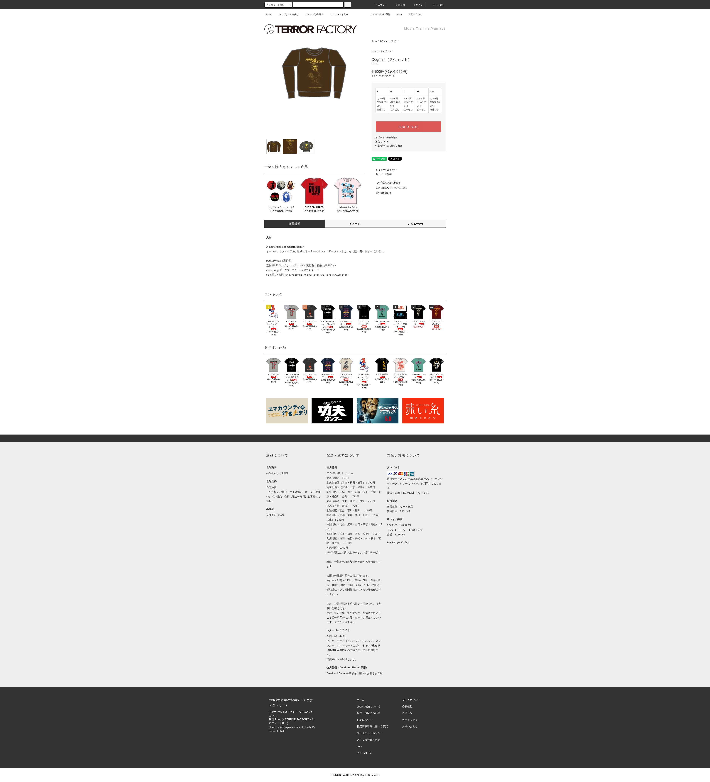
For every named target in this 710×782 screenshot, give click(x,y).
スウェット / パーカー (389, 41)
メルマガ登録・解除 (380, 14)
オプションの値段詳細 (386, 137)
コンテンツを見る (339, 14)
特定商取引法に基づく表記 (388, 145)
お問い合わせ (415, 14)
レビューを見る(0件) (386, 169)
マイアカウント (411, 699)
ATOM (368, 753)
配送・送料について (368, 713)
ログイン (418, 5)
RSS (359, 753)
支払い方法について (368, 706)
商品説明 (294, 223)
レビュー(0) (415, 223)
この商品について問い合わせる (391, 187)
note (399, 14)
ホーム (268, 14)
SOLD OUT (408, 126)
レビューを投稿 (384, 174)
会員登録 (400, 5)
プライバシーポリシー (370, 733)
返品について (382, 141)
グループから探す (314, 14)
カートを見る (410, 719)
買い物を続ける (384, 193)
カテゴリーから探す (289, 14)
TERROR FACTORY (342, 774)
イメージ (355, 223)
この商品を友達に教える (388, 182)
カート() (438, 5)
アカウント (381, 5)
